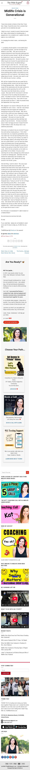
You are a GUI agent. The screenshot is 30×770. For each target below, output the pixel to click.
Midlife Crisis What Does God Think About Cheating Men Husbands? (14, 636)
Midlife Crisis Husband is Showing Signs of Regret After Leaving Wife (14, 648)
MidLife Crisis (15, 8)
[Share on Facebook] (11, 241)
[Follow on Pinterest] (10, 757)
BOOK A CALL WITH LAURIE (14, 422)
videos (9, 233)
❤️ (14, 389)
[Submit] (27, 472)
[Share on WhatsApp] (8, 241)
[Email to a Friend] (16, 241)
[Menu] (2, 3)
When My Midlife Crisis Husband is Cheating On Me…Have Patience (13, 644)
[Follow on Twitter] (7, 757)
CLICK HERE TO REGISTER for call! (10, 560)
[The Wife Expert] (15, 3)
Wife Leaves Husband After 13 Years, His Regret (14, 640)
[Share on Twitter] (13, 241)
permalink (15, 247)
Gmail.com (13, 230)
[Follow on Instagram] (5, 757)
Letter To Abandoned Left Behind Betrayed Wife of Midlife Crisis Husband (14, 653)
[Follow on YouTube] (15, 757)
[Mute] (24, 605)
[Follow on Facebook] (2, 757)
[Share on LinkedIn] (21, 241)
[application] (15, 598)
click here (16, 233)
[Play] (3, 605)
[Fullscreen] (27, 605)
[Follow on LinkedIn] (13, 757)
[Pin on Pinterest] (19, 241)
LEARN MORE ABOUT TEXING (14, 459)
